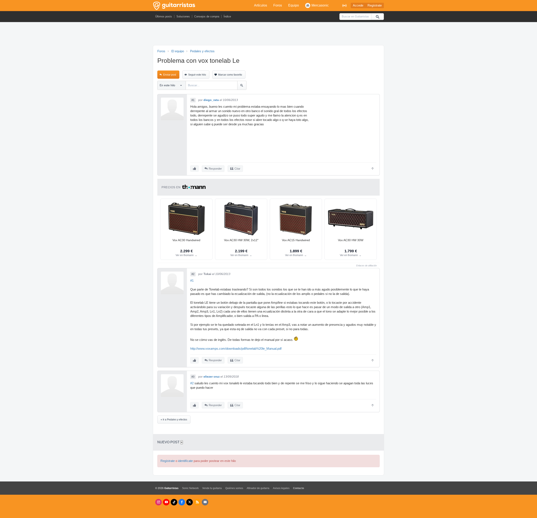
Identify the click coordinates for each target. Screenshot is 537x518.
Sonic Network (190, 488)
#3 (193, 376)
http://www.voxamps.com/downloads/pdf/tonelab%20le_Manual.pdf (236, 348)
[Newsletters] (205, 502)
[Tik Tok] (174, 502)
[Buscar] (377, 16)
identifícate (185, 461)
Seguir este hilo (197, 74)
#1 (193, 100)
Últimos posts (163, 16)
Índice (227, 16)
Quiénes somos (234, 488)
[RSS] (197, 502)
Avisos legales (281, 488)
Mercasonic (320, 5)
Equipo (293, 5)
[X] (189, 502)
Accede (358, 5)
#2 (193, 274)
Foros (277, 5)
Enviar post (169, 74)
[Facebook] (182, 502)
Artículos (260, 5)
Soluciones (183, 16)
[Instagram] (158, 502)
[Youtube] (166, 502)
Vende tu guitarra (212, 488)
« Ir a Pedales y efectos (174, 419)
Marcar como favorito (230, 74)
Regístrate (375, 5)
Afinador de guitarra (258, 488)
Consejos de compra (206, 16)
